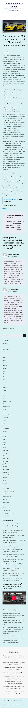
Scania (4, 434)
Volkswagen (6, 450)
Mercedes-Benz (7, 414)
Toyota (4, 447)
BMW (4, 352)
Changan (5, 357)
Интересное (6, 469)
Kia (3, 404)
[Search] (24, 335)
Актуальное (6, 458)
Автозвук (5, 453)
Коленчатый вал (7, 475)
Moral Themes (20, 700)
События (5, 499)
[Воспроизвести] (4, 603)
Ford (4, 376)
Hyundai (5, 387)
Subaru (4, 439)
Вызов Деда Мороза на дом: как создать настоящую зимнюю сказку (13, 622)
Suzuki (4, 442)
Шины (4, 507)
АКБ (4, 455)
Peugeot (5, 425)
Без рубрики (6, 461)
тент (4, 505)
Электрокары (6, 516)
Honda (4, 384)
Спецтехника (6, 502)
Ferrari (4, 371)
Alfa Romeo (6, 343)
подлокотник (6, 488)
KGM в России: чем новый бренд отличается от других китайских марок (13, 615)
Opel (4, 423)
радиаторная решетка (8, 491)
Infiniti (4, 390)
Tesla (4, 445)
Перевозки (5, 485)
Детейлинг (5, 464)
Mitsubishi (5, 417)
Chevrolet (5, 363)
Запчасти (5, 466)
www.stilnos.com (20, 705)
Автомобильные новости (14, 5)
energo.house (11, 705)
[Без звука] (21, 603)
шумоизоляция (6, 510)
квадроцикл (6, 472)
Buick (4, 354)
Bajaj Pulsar (6, 349)
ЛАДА (4, 480)
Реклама (5, 494)
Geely (4, 379)
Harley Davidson (7, 382)
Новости (5, 483)
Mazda (5, 208)
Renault (5, 431)
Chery (4, 360)
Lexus (4, 409)
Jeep (4, 398)
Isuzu (4, 393)
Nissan (4, 420)
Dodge (4, 368)
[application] (14, 598)
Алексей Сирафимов (10, 205)
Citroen (5, 365)
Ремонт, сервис (7, 496)
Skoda (4, 436)
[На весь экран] (23, 603)
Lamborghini (6, 406)
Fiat (4, 374)
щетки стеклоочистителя (9, 513)
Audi (4, 346)
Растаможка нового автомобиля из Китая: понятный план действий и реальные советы (14, 526)
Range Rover (6, 428)
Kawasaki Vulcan (7, 401)
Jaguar (4, 395)
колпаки (5, 477)
